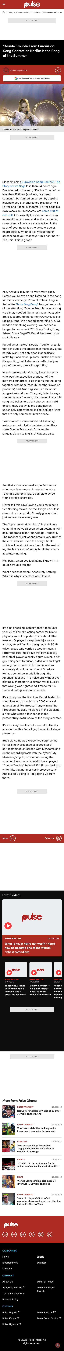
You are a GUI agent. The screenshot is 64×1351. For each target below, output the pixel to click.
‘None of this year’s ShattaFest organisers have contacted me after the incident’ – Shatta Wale (39, 1201)
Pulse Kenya (9, 1318)
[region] (32, 983)
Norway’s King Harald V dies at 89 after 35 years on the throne (38, 1112)
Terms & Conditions (13, 1293)
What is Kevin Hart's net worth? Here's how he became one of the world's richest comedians (30, 948)
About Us (7, 1281)
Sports (21, 1160)
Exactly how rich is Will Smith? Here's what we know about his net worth (15, 990)
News (20, 1177)
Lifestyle (11, 12)
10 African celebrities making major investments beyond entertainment (36, 1130)
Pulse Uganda (10, 1324)
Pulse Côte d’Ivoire (47, 1318)
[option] (16, 983)
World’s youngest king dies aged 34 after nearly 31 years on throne (36, 1182)
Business (41, 1262)
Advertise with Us (12, 1287)
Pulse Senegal (44, 1312)
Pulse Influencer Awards (45, 1289)
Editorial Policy (45, 1281)
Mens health (23, 12)
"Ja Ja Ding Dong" (27, 304)
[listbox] (33, 983)
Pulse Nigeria (9, 1312)
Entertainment (25, 1107)
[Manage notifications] (57, 1345)
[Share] (58, 70)
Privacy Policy (10, 1299)
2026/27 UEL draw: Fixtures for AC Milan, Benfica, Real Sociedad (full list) (38, 1165)
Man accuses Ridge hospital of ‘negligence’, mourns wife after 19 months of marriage (35, 1148)
